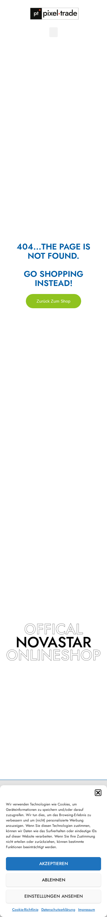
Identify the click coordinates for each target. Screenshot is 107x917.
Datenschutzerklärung (58, 909)
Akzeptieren (53, 863)
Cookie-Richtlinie (25, 909)
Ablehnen (53, 880)
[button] (98, 793)
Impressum (86, 909)
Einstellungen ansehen (53, 896)
